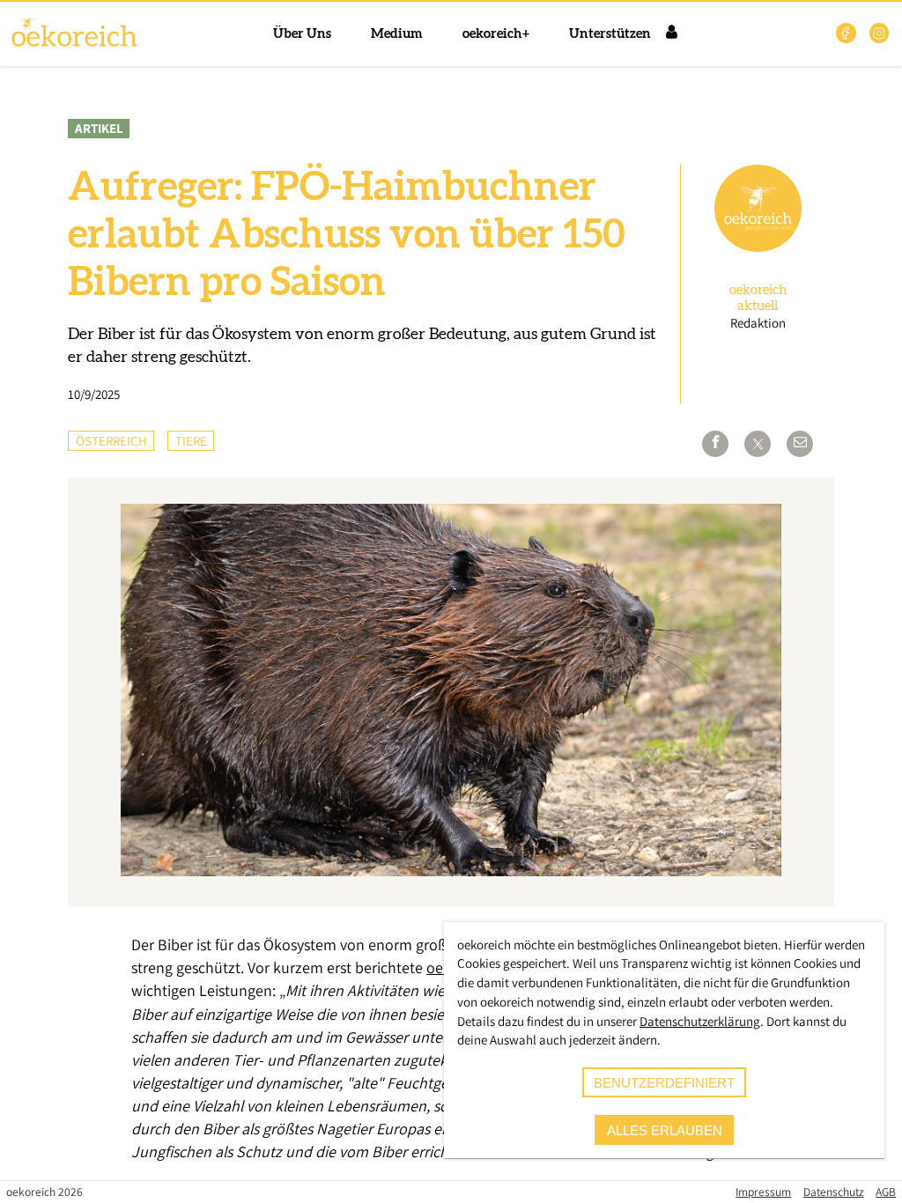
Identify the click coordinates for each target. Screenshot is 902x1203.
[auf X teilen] (757, 444)
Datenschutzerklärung (700, 1021)
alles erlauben (664, 1130)
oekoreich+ (495, 34)
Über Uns (302, 34)
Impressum (763, 1191)
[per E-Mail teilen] (800, 444)
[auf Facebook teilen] (715, 444)
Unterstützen (610, 34)
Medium (397, 34)
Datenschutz (833, 1191)
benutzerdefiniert (664, 1082)
